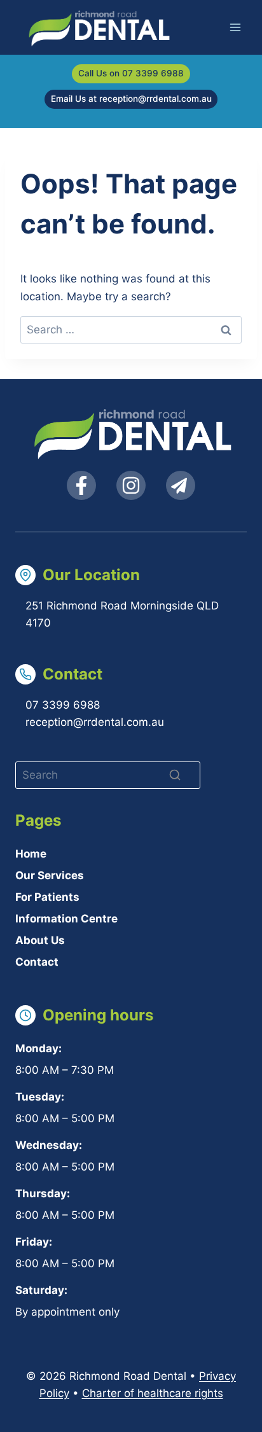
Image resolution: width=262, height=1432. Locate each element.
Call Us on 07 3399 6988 (131, 73)
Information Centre (66, 918)
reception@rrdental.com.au (94, 722)
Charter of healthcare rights (152, 1393)
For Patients (47, 897)
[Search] (175, 774)
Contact (37, 962)
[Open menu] (235, 27)
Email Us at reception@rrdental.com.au (131, 99)
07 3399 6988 (62, 705)
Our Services (49, 875)
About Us (40, 940)
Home (30, 853)
